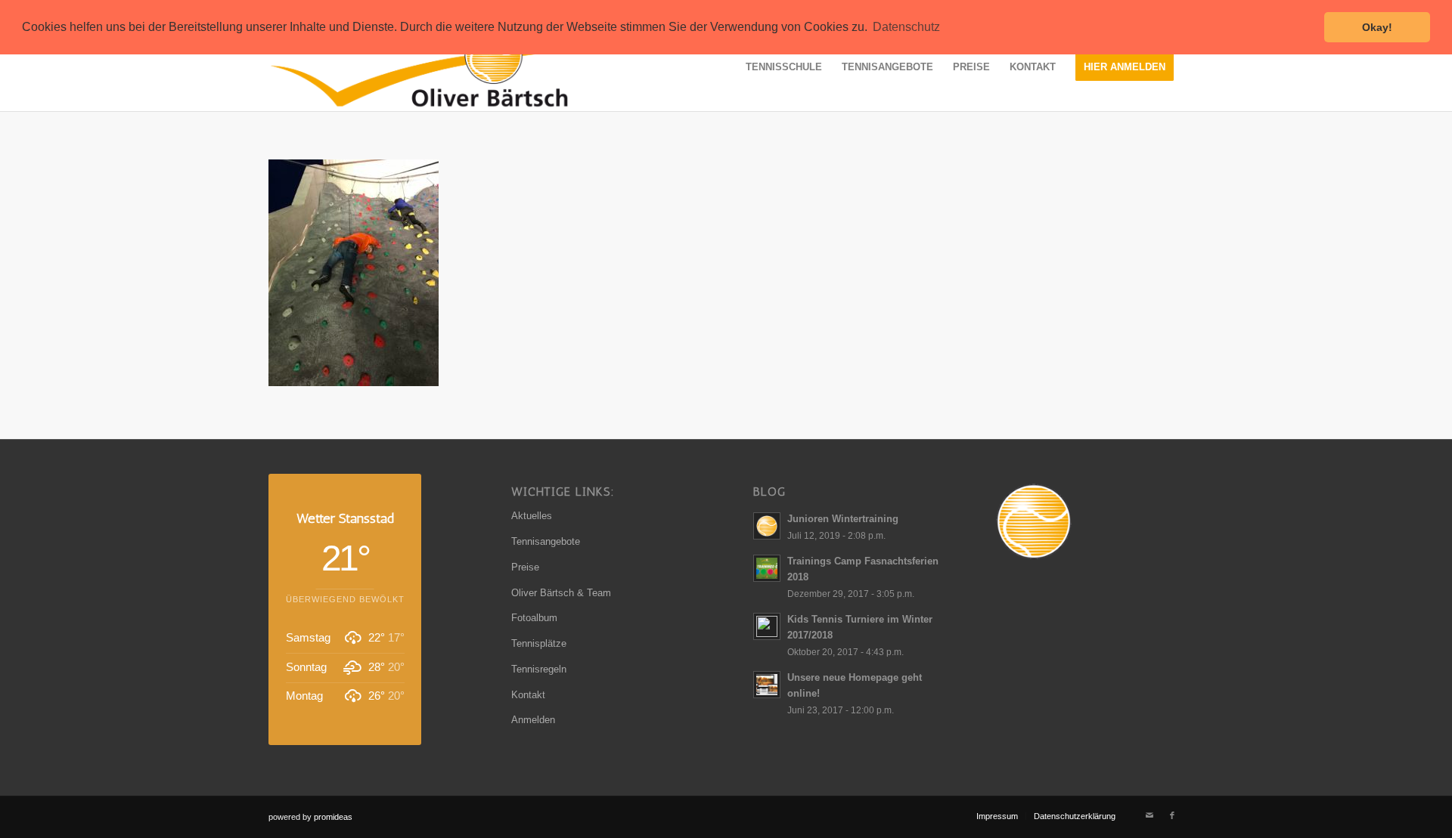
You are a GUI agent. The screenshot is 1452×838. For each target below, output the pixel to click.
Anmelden (533, 719)
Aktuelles (531, 515)
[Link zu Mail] (1149, 815)
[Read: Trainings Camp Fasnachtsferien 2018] (766, 568)
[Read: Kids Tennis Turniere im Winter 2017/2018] (766, 626)
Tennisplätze (538, 643)
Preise (525, 567)
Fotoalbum (534, 617)
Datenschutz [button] (906, 26)
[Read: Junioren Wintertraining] (766, 526)
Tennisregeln (538, 669)
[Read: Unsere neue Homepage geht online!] (766, 684)
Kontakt (528, 694)
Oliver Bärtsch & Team (561, 592)
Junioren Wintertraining (842, 518)
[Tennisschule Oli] (449, 67)
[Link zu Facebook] (1172, 815)
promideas (333, 816)
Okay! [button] (1377, 27)
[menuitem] (784, 67)
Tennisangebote (545, 541)
